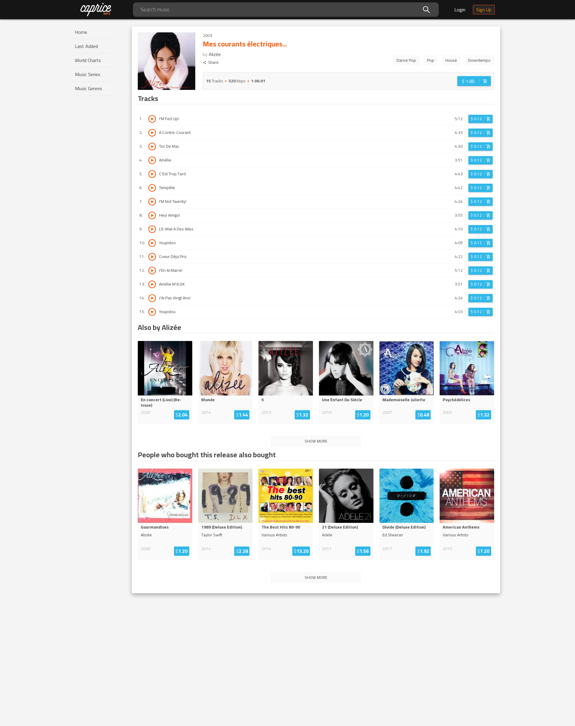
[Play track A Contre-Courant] (152, 133)
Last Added (86, 46)
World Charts (88, 60)
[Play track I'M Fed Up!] (152, 119)
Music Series (87, 74)
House (451, 60)
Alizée (215, 54)
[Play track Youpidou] (152, 312)
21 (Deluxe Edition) (340, 527)
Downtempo (479, 60)
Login (459, 9)
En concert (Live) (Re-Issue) (161, 402)
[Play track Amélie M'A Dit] (152, 284)
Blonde (208, 399)
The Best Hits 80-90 (280, 527)
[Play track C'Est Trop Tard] (152, 174)
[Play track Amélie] (152, 160)
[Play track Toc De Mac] (152, 146)
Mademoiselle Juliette (403, 399)
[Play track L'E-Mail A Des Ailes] (152, 229)
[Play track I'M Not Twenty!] (152, 201)
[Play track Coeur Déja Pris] (152, 257)
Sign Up (483, 9)
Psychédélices (456, 399)
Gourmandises (155, 527)
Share (213, 62)
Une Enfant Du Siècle (342, 399)
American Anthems (461, 527)
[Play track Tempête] (152, 188)
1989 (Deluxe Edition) (221, 527)
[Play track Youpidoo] (152, 243)
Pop (430, 60)
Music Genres (88, 88)
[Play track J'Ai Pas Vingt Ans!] (152, 298)
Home (81, 32)
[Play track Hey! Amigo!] (152, 215)
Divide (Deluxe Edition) (404, 527)
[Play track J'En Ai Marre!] (152, 270)
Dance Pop (406, 60)
